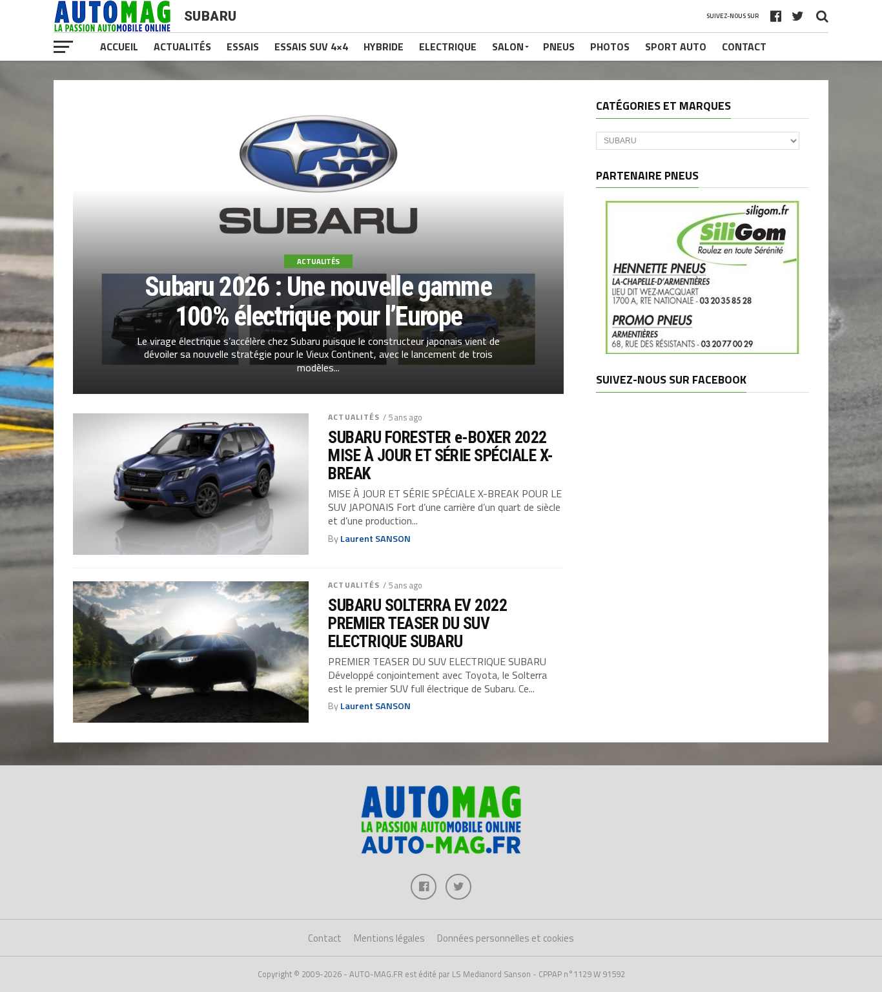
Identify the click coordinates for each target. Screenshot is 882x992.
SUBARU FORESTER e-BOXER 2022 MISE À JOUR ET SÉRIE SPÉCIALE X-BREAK (440, 455)
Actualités (182, 46)
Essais (243, 46)
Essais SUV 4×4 (311, 46)
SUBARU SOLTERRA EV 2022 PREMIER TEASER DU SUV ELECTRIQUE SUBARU (417, 623)
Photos (610, 46)
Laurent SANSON (375, 539)
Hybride (384, 46)
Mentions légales (389, 938)
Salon (508, 46)
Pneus (559, 46)
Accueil (119, 46)
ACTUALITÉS (354, 417)
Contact (744, 46)
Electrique (448, 46)
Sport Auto (675, 46)
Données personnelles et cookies (505, 938)
